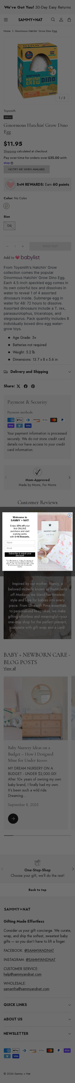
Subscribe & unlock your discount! (20, 554)
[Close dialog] (70, 515)
